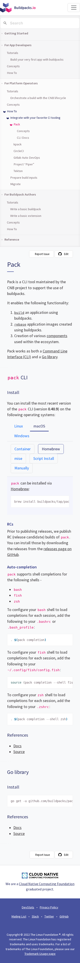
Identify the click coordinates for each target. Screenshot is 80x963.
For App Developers (18, 45)
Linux (18, 426)
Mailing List (19, 916)
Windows (21, 435)
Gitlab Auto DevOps (27, 158)
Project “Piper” (24, 164)
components (57, 335)
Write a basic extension (25, 216)
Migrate (15, 184)
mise (18, 458)
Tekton (18, 171)
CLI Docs (23, 138)
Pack (17, 124)
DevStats (28, 907)
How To (12, 73)
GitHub (64, 916)
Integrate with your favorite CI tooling (35, 118)
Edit (66, 254)
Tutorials (12, 53)
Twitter (49, 916)
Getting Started (16, 33)
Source (19, 751)
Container (22, 449)
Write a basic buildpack (25, 209)
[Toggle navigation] (74, 7)
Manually (21, 468)
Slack (35, 916)
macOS (39, 426)
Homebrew (51, 449)
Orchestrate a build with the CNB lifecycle (38, 98)
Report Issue (42, 254)
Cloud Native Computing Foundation (46, 884)
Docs (17, 746)
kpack (18, 144)
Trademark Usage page (40, 954)
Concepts (13, 66)
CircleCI (19, 151)
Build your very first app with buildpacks (37, 59)
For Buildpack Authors (20, 194)
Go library (49, 356)
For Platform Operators (21, 83)
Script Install (43, 458)
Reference (11, 239)
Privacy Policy (49, 907)
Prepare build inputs (23, 178)
